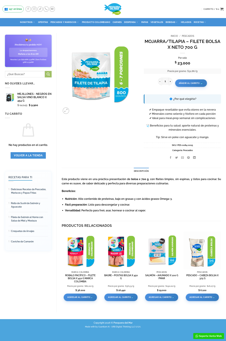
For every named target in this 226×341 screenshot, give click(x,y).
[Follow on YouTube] (52, 9)
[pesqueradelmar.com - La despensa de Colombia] (113, 9)
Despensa (130, 22)
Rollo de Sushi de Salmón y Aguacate (25, 205)
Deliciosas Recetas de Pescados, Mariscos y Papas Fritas (28, 191)
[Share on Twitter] (176, 158)
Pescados (188, 36)
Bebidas (170, 22)
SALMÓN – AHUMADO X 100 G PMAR (161, 277)
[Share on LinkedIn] (194, 158)
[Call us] (46, 9)
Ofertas (43, 22)
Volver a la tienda (28, 155)
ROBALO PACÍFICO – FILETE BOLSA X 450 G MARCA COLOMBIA (80, 278)
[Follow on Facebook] (28, 9)
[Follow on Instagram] (34, 9)
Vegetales (157, 22)
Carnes (117, 22)
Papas (144, 22)
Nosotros (26, 22)
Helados (186, 22)
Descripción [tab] (141, 171)
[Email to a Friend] (182, 158)
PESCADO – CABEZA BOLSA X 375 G (202, 277)
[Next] (220, 269)
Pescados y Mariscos (63, 22)
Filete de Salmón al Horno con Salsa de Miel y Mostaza (27, 219)
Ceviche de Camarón (22, 241)
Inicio (174, 36)
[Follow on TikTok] (40, 9)
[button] (213, 9)
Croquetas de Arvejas (22, 231)
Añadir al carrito (189, 83)
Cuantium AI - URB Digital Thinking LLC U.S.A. (119, 327)
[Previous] (61, 269)
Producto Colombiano (96, 22)
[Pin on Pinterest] (188, 158)
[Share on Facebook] (170, 158)
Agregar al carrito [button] (78, 297)
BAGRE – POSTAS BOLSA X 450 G (121, 277)
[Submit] (48, 74)
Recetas (199, 22)
